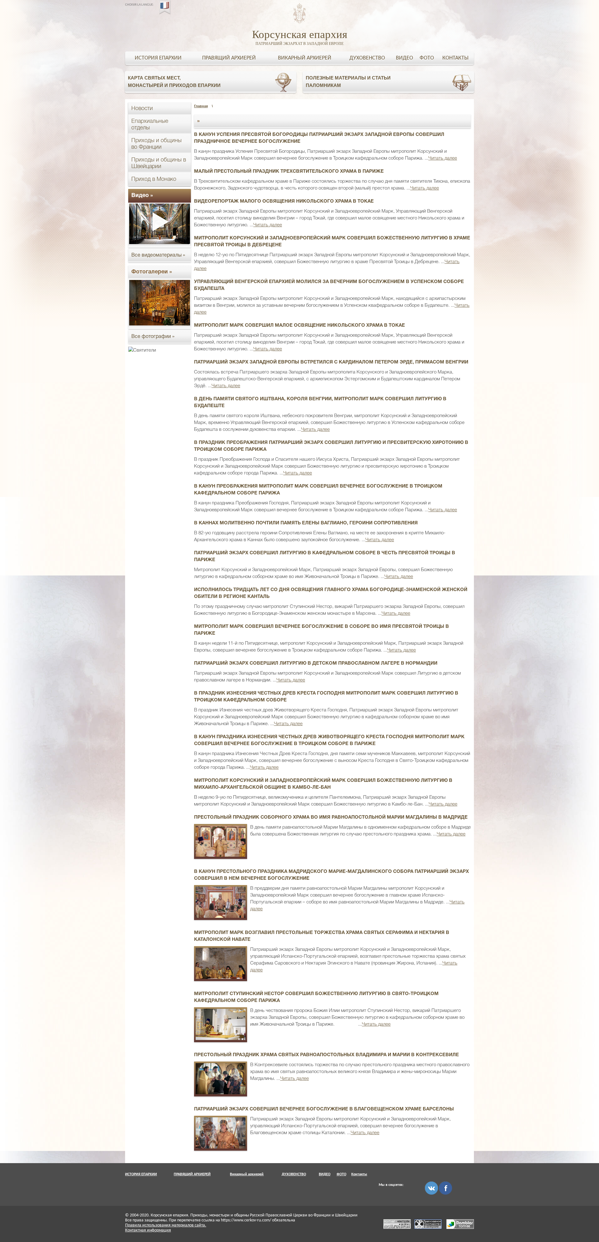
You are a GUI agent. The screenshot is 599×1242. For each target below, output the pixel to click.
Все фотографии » (152, 337)
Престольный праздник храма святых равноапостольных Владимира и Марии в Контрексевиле (326, 1055)
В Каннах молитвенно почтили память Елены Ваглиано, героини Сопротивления (306, 523)
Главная (201, 106)
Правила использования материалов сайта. (165, 1225)
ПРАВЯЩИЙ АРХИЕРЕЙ (229, 58)
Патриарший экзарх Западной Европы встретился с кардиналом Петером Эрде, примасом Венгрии (331, 362)
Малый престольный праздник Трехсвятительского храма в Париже (289, 171)
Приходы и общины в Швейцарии (158, 163)
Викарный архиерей (304, 58)
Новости (142, 108)
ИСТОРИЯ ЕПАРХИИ (158, 58)
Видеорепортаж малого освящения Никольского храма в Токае (284, 201)
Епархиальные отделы (149, 124)
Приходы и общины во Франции (156, 144)
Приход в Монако (153, 179)
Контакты (455, 58)
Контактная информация (148, 1230)
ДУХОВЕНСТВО (367, 58)
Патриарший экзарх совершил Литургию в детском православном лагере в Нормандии (315, 663)
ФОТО (427, 58)
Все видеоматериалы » (158, 255)
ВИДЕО (404, 58)
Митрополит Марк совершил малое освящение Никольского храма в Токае (299, 325)
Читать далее (442, 158)
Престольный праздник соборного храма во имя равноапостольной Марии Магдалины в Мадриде (331, 817)
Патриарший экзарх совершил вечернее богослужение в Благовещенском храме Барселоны (324, 1109)
